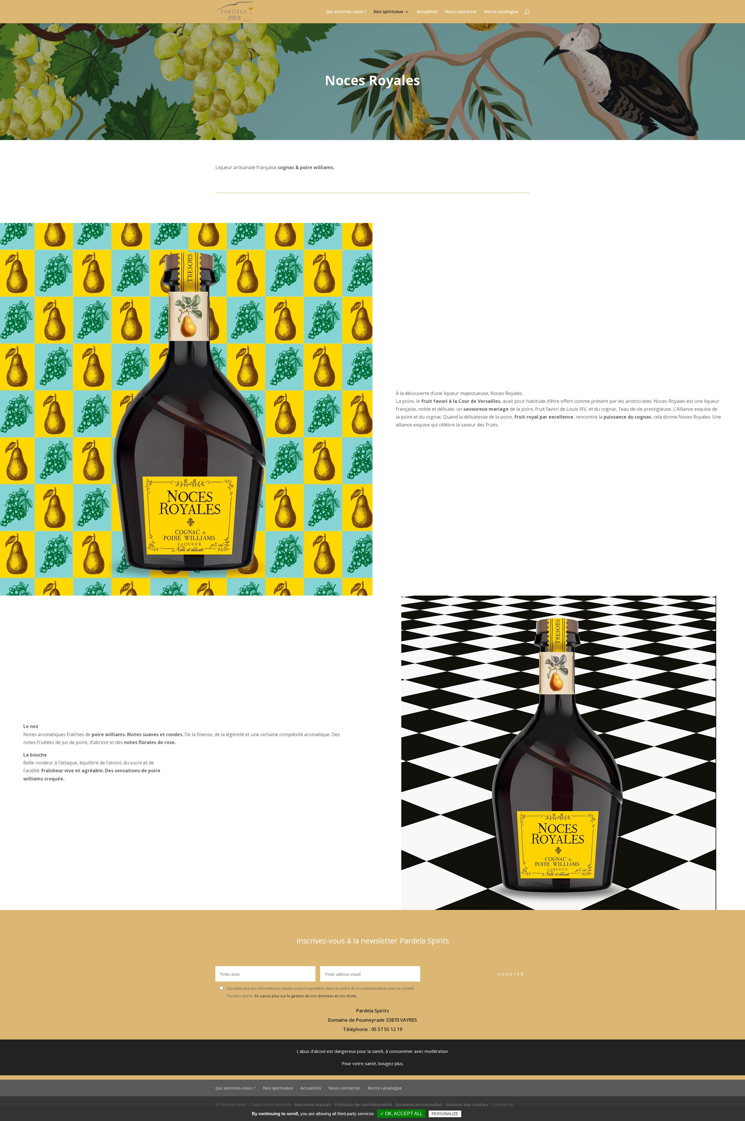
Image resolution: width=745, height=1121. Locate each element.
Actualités (427, 12)
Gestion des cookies (467, 1104)
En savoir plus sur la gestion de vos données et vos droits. (305, 995)
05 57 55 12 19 (386, 1029)
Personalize (445, 1114)
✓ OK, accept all (401, 1113)
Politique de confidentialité (363, 1104)
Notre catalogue (501, 12)
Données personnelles (419, 1104)
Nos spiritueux (388, 12)
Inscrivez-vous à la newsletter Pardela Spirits (372, 940)
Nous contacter (461, 12)
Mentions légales (313, 1104)
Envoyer (511, 974)
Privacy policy (480, 1113)
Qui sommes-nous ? (346, 12)
